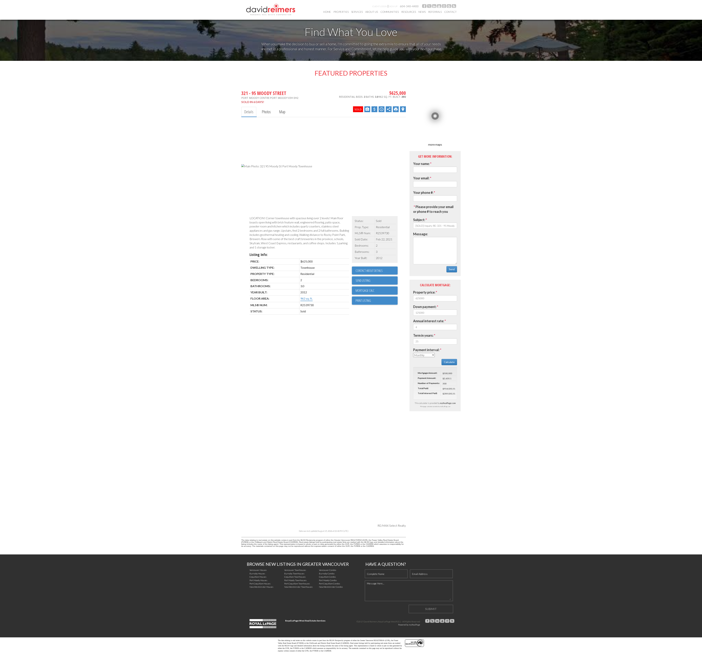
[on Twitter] (429, 6)
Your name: (421, 164)
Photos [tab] (266, 111)
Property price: (424, 292)
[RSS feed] (454, 6)
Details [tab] (248, 111)
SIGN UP (393, 6)
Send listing (363, 280)
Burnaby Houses (257, 573)
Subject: (419, 220)
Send (452, 269)
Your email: (421, 178)
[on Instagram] (444, 6)
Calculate (449, 362)
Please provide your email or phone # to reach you (433, 209)
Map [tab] (282, 111)
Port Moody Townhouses (295, 580)
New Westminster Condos (331, 587)
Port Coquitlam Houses (260, 583)
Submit (431, 609)
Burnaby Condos (327, 573)
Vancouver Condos (327, 570)
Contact (450, 11)
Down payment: (424, 307)
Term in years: (423, 335)
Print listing (363, 300)
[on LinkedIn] (434, 6)
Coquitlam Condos (327, 577)
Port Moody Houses (258, 580)
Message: (420, 234)
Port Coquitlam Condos (329, 583)
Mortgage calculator (377, 290)
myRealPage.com (448, 403)
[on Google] (449, 6)
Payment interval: (426, 350)
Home (327, 11)
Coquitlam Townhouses (295, 577)
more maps (435, 144)
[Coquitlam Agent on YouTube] (439, 6)
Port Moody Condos (328, 580)
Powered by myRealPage (409, 624)
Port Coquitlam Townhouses (297, 583)
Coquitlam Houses (258, 577)
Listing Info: (259, 254)
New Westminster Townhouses (298, 587)
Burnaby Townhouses (294, 573)
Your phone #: (423, 193)
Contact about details (369, 270)
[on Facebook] (424, 6)
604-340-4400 (409, 6)
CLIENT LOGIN (379, 6)
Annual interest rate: (428, 321)
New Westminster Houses (261, 587)
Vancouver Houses (258, 570)
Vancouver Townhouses (295, 570)
